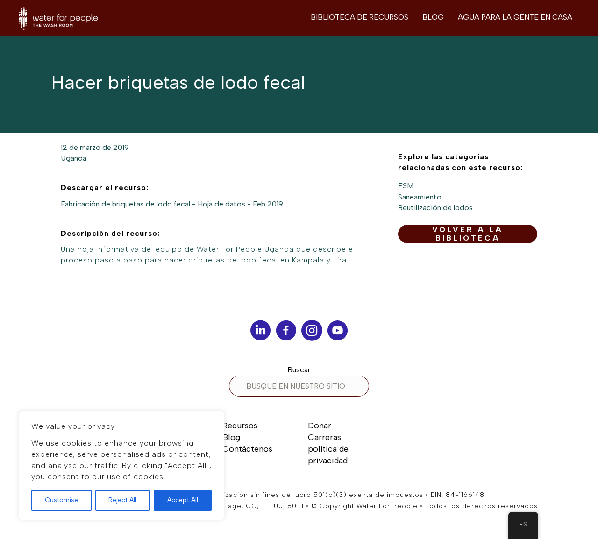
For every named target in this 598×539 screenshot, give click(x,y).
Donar (319, 425)
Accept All (182, 500)
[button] (467, 234)
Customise (61, 500)
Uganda (73, 158)
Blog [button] (433, 17)
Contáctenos (247, 449)
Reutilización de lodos (435, 207)
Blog (231, 437)
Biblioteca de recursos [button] (359, 17)
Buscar (298, 369)
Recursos (239, 425)
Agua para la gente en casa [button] (515, 17)
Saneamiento (419, 196)
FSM (405, 185)
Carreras (324, 437)
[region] (121, 465)
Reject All (122, 500)
